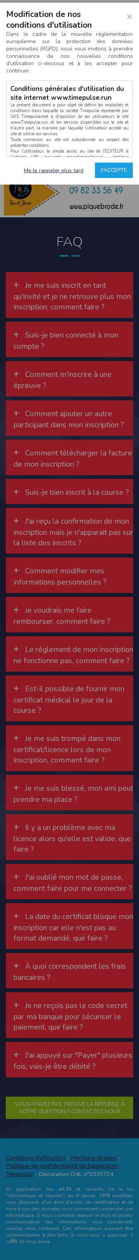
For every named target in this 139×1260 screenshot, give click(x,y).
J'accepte (114, 170)
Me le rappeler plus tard (53, 170)
